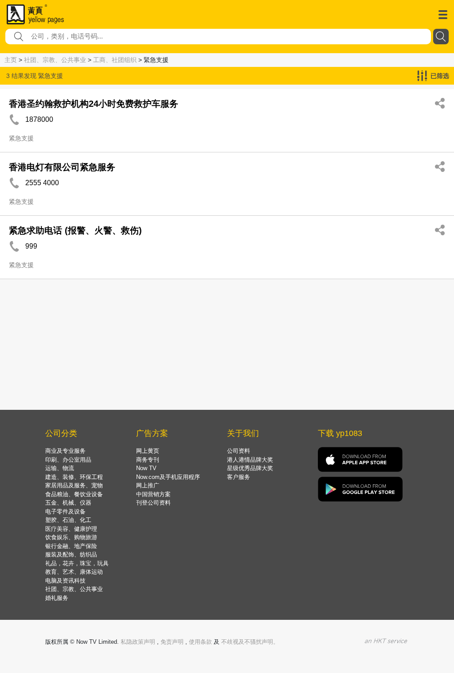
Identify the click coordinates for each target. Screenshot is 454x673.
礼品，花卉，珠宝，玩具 (77, 563)
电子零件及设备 (65, 511)
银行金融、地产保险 (71, 546)
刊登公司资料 (153, 502)
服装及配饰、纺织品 (71, 554)
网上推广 (147, 485)
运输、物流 (59, 468)
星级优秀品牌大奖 (250, 468)
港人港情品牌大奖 (250, 459)
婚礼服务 (56, 598)
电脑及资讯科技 (65, 580)
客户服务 (238, 477)
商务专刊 (147, 459)
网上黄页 (147, 450)
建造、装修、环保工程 (74, 477)
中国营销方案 (153, 494)
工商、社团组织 (115, 59)
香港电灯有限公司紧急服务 (62, 167)
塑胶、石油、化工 (68, 520)
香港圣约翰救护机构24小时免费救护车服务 (93, 104)
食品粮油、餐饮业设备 (74, 494)
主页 (10, 59)
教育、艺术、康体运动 (74, 571)
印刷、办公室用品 (68, 459)
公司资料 (238, 450)
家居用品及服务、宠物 (74, 485)
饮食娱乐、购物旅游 (71, 537)
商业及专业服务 (65, 450)
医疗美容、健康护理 (71, 528)
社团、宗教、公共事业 (55, 59)
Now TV (146, 468)
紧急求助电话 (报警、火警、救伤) (75, 230)
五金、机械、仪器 (68, 502)
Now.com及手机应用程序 (168, 477)
